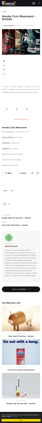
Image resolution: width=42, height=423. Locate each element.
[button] (34, 3)
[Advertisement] (21, 80)
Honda (5, 190)
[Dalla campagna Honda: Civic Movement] (11, 111)
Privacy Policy (14, 416)
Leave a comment (19, 289)
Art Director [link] (6, 143)
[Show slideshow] (21, 119)
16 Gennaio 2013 (21, 400)
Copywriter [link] (6, 148)
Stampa (4, 11)
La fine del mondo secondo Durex (21, 370)
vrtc (12, 190)
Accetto (21, 420)
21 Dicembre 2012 (21, 367)
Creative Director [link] (8, 137)
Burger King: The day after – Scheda (21, 403)
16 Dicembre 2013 (21, 333)
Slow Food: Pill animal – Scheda (21, 336)
